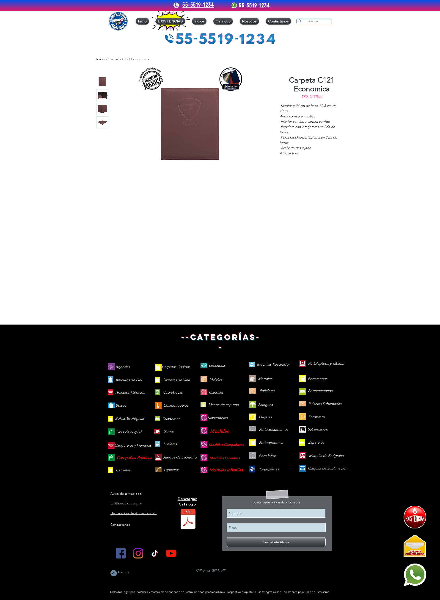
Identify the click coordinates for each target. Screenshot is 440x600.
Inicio (100, 59)
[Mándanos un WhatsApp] (415, 575)
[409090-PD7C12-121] (415, 517)
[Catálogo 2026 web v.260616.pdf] (188, 520)
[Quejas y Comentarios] (415, 546)
